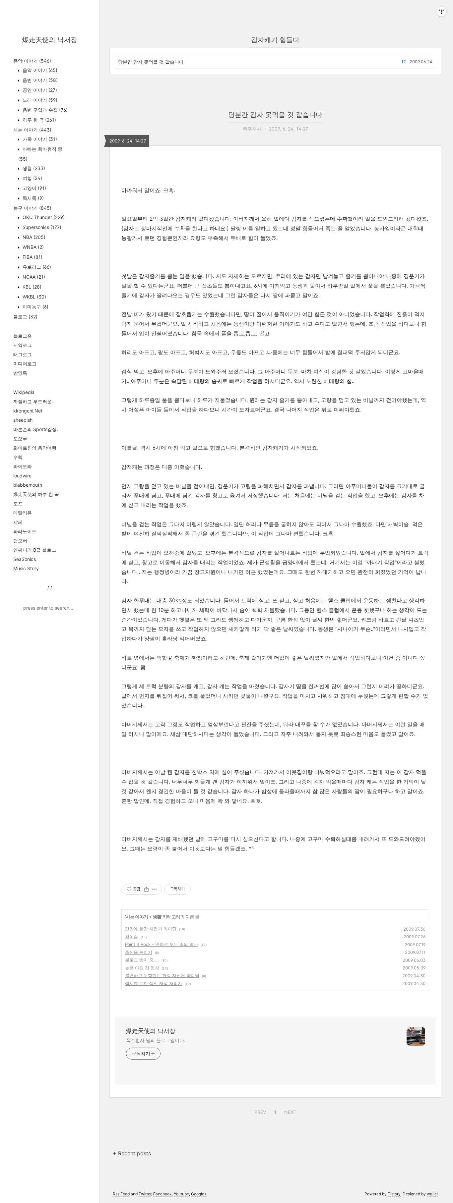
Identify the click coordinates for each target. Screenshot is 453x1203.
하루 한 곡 (38, 120)
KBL (31, 287)
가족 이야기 (39, 139)
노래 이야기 (39, 100)
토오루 (20, 438)
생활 (33, 168)
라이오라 (22, 466)
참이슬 (131, 936)
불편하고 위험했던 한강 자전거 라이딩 (162, 975)
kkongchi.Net (27, 410)
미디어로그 (24, 363)
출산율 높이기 (138, 952)
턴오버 (20, 540)
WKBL (33, 297)
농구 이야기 (32, 208)
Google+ (199, 1193)
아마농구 (34, 306)
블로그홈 (22, 336)
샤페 (18, 522)
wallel (432, 1193)
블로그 (25, 316)
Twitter (145, 1193)
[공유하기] (146, 889)
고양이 (33, 188)
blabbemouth (27, 485)
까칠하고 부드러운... (34, 401)
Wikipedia (23, 392)
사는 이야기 (32, 130)
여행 (31, 178)
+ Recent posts (132, 1153)
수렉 (18, 457)
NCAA (33, 277)
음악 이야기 (32, 61)
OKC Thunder (43, 217)
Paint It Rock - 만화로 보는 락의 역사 (161, 944)
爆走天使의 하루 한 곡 (36, 494)
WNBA (32, 247)
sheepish (22, 420)
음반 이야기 (39, 80)
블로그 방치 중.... (142, 959)
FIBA (31, 257)
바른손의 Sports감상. (35, 429)
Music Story (26, 568)
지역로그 (22, 345)
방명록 (20, 373)
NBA (33, 237)
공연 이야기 (39, 90)
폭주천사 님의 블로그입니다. (155, 1040)
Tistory (394, 1193)
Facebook (162, 1193)
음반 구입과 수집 (44, 110)
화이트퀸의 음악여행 (34, 448)
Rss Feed (121, 1193)
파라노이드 (24, 531)
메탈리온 (22, 513)
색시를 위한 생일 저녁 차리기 (153, 983)
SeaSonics (24, 559)
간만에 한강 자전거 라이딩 (150, 928)
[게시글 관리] (155, 889)
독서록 (32, 198)
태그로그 (22, 354)
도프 (18, 503)
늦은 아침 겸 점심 (142, 967)
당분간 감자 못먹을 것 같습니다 (151, 62)
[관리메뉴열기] (441, 12)
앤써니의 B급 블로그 (34, 550)
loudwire (22, 475)
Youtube (181, 1193)
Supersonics (41, 227)
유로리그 (36, 267)
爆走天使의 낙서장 (49, 40)
